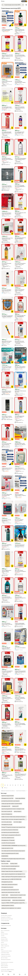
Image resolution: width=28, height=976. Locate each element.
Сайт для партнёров (5, 920)
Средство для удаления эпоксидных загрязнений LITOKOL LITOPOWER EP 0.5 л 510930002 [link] (20, 698)
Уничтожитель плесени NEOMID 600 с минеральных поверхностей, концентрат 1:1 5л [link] (7, 520)
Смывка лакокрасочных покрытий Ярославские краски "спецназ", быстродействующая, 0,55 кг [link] (20, 30)
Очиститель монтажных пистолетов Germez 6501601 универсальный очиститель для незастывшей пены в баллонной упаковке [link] (20, 56)
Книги (2, 949)
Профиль (25, 974)
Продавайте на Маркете (6, 917)
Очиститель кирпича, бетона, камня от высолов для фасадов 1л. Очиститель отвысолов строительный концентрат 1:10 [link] (7, 624)
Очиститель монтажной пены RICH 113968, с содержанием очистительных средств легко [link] (19, 417)
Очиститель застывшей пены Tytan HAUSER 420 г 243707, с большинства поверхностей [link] (20, 186)
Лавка (8, 974)
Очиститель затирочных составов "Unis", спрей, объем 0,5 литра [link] (6, 367)
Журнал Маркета (4, 967)
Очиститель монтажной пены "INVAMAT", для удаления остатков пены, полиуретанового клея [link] (20, 132)
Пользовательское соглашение (7, 962)
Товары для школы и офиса (6, 950)
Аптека (2, 942)
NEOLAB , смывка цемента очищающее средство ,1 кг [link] (20, 367)
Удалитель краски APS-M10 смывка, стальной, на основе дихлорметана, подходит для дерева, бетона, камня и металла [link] (7, 56)
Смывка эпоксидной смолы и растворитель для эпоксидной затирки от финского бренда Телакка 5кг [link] (7, 30)
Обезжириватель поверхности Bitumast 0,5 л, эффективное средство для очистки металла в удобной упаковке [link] (20, 597)
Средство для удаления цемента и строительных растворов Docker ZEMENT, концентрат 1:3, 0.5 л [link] (7, 750)
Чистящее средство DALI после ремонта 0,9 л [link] (7, 495)
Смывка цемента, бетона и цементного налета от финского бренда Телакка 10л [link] (7, 469)
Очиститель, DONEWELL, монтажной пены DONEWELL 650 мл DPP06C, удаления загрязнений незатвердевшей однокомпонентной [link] (7, 545)
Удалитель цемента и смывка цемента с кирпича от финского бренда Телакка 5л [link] (20, 495)
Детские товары (4, 957)
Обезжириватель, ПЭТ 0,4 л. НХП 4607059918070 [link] (20, 238)
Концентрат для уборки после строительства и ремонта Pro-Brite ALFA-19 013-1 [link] (7, 290)
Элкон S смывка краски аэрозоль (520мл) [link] (6, 571)
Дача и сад (3, 947)
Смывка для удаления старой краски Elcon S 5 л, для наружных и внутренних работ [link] (7, 698)
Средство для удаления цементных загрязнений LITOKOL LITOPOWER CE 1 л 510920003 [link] (20, 107)
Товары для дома (4, 940)
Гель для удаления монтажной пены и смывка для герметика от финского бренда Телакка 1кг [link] (20, 82)
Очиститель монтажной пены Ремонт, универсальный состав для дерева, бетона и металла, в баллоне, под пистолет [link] (7, 264)
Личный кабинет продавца (6, 915)
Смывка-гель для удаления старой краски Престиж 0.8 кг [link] (20, 671)
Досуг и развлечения (5, 930)
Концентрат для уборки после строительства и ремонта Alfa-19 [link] (6, 213)
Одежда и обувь (4, 939)
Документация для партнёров (7, 918)
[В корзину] (12, 25)
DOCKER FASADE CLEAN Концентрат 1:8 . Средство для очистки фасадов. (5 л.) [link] (20, 444)
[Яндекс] (10, 971)
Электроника (3, 937)
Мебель (2, 932)
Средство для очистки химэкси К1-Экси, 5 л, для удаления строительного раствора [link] (20, 469)
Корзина (19, 974)
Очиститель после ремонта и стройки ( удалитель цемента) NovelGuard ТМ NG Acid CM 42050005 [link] (7, 671)
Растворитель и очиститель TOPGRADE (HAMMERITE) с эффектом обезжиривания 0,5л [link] (7, 316)
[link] (7, 796)
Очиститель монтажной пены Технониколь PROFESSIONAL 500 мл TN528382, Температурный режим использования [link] (7, 444)
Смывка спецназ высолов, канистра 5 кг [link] (7, 82)
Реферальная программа (6, 925)
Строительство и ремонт (6, 956)
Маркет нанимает (4, 965)
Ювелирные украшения (5, 959)
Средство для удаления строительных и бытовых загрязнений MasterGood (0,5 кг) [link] (7, 186)
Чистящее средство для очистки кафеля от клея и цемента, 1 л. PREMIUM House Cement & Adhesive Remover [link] (7, 107)
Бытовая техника (4, 933)
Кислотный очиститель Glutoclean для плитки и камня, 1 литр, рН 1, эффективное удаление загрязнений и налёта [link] (19, 342)
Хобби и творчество (5, 945)
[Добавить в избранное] (12, 11)
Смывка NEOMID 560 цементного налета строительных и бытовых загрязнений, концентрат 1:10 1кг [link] (7, 648)
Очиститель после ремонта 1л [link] (20, 648)
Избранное (14, 974)
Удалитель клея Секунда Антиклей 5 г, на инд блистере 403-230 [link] (7, 342)
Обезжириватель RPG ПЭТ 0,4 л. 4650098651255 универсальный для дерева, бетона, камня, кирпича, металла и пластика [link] (20, 316)
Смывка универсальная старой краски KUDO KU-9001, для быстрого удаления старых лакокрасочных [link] (20, 624)
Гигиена (2, 935)
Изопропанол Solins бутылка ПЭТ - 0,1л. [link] (20, 391)
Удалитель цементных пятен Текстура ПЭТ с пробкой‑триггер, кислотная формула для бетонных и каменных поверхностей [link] (20, 213)
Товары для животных (5, 954)
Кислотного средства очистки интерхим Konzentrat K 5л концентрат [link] (20, 520)
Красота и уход (4, 944)
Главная (3, 974)
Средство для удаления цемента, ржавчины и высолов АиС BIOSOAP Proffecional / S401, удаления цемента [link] (19, 290)
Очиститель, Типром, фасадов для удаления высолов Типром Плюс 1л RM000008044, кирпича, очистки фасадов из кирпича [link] (7, 724)
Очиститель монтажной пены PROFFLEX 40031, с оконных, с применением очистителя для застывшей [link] (7, 132)
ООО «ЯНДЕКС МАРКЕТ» (9, 969)
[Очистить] (22, 4)
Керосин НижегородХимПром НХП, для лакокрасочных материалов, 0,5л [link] (7, 775)
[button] (26, 5)
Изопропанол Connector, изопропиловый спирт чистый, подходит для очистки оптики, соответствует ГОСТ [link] (6, 392)
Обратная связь (4, 963)
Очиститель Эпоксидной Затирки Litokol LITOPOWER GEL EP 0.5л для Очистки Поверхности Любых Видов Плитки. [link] (20, 724)
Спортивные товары (5, 952)
